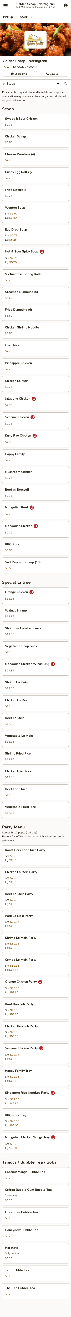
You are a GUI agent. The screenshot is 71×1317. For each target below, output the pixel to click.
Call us (54, 74)
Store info (20, 74)
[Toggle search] (65, 83)
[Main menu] (5, 5)
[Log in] (66, 5)
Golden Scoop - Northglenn (35, 4)
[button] (35, 122)
